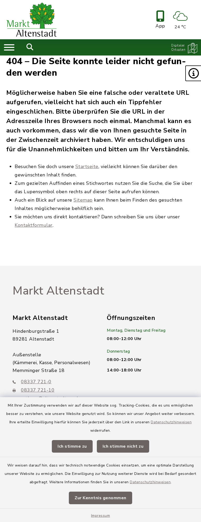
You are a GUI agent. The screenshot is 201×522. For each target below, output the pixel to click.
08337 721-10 (37, 390)
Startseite (86, 166)
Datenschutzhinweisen (171, 422)
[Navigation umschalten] (9, 47)
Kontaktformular (34, 225)
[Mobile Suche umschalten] (30, 47)
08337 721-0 (36, 382)
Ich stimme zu (72, 446)
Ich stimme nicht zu (123, 446)
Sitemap (83, 200)
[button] (193, 73)
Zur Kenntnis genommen (100, 498)
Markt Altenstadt (58, 291)
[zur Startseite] (31, 20)
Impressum (100, 515)
